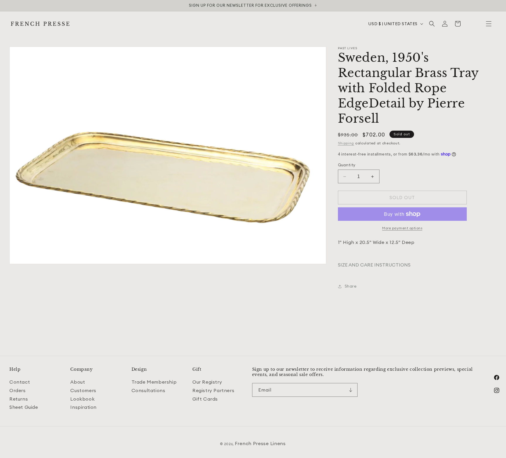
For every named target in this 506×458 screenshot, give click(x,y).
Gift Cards (205, 399)
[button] (488, 23)
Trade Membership (154, 382)
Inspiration (83, 407)
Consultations (148, 390)
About (77, 382)
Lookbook (82, 399)
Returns (18, 399)
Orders (17, 390)
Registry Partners (213, 390)
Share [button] (351, 286)
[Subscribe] (350, 390)
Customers (83, 390)
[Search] (431, 23)
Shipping (346, 143)
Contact (19, 382)
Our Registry (207, 382)
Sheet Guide (23, 407)
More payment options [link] (402, 228)
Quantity (346, 165)
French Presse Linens (260, 443)
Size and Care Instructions (374, 265)
